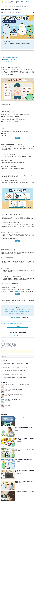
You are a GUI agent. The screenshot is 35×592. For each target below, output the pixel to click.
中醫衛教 (9, 6)
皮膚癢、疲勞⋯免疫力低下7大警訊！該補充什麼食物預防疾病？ (17, 311)
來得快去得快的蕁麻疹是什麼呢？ (9, 55)
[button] (17, 137)
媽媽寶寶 (6, 321)
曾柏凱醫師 (9, 385)
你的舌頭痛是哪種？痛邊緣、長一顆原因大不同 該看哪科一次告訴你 (15, 367)
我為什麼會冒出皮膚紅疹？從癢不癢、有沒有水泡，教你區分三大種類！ (15, 363)
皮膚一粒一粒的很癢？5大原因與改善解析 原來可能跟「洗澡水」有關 (15, 370)
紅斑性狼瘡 (11, 323)
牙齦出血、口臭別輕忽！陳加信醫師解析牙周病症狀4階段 (13, 389)
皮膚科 (32, 321)
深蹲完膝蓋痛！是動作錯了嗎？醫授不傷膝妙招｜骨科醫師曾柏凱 (14, 394)
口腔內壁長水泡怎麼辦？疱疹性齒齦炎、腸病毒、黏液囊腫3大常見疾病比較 (16, 374)
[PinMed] (5, 2)
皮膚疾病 (13, 321)
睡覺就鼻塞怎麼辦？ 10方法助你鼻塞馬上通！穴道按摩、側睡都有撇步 (15, 377)
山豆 (2, 12)
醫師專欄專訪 (17, 2)
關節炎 (21, 323)
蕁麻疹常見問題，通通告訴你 (8, 61)
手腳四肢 (21, 321)
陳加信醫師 (9, 390)
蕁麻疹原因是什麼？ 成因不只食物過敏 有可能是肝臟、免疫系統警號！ (17, 309)
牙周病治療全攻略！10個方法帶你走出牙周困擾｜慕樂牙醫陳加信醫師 (15, 404)
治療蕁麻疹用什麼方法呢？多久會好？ (9, 59)
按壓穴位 (11, 173)
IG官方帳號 (17, 317)
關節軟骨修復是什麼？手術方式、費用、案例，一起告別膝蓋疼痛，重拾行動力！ (17, 384)
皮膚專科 (10, 321)
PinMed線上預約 (16, 291)
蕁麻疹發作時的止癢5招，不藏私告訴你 (10, 57)
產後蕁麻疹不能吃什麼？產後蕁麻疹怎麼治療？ (17, 313)
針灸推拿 (13, 6)
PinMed (3, 6)
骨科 (8, 323)
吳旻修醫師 (9, 400)
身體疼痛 (17, 321)
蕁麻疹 (15, 323)
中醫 (1, 323)
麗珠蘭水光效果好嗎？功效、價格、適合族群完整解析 (13, 399)
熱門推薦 (2, 321)
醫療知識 (6, 6)
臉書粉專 (13, 317)
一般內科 (5, 323)
